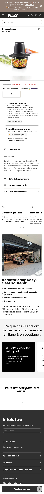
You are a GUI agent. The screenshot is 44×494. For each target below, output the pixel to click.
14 (16, 140)
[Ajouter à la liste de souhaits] (40, 29)
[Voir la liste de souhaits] (36, 15)
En (28, 15)
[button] (22, 89)
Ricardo (6, 31)
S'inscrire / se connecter (13, 447)
